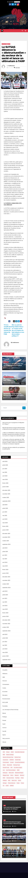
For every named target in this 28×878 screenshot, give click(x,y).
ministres (22, 775)
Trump (22, 783)
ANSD (12, 752)
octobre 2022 (5, 627)
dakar (4, 764)
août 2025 (4, 504)
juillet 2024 (5, 551)
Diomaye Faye (16, 764)
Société (4, 731)
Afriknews (4, 673)
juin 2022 (4, 641)
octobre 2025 (5, 497)
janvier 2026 (5, 486)
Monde (4, 713)
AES (4, 752)
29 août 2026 (8, 811)
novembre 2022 (6, 623)
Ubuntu (4, 742)
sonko (19, 780)
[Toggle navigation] (25, 31)
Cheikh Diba (17, 759)
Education (4, 695)
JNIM (18, 770)
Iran (4, 770)
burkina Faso (17, 757)
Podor (22, 777)
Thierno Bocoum (11, 783)
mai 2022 (4, 645)
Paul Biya (17, 777)
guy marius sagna (18, 767)
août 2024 (4, 548)
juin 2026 (4, 468)
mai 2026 (4, 472)
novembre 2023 (6, 580)
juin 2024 (4, 555)
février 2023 (5, 612)
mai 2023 (4, 602)
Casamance (5, 759)
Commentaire (5, 684)
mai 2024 (4, 558)
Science (4, 727)
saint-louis (14, 780)
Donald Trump (6, 767)
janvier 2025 (5, 530)
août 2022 (4, 634)
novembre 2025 (6, 493)
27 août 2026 (8, 840)
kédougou (5, 772)
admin (14, 811)
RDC (9, 780)
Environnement (6, 698)
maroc (12, 775)
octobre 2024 (5, 540)
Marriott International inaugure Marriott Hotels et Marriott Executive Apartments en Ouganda (13, 823)
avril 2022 (4, 648)
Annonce (4, 680)
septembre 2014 (6, 659)
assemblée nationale (19, 752)
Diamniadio (9, 764)
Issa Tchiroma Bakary (10, 770)
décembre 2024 (6, 533)
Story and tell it (6, 738)
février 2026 (5, 483)
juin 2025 (4, 511)
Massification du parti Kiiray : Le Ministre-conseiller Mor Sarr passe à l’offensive (13, 395)
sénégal (4, 783)
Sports (4, 734)
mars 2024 (5, 566)
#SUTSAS (17, 67)
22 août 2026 (8, 855)
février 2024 (5, 569)
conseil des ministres (19, 762)
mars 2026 (5, 479)
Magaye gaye (6, 775)
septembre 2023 (6, 587)
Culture (4, 688)
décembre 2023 (6, 576)
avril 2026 (4, 475)
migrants (17, 775)
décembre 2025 (6, 490)
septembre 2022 (6, 630)
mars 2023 (5, 609)
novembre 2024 (6, 537)
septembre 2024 (6, 544)
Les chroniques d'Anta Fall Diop (10, 709)
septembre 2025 (6, 501)
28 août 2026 (8, 826)
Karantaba (5, 706)
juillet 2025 (5, 508)
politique (5, 780)
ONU (4, 777)
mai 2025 (4, 515)
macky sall (11, 772)
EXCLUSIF (5, 702)
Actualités (6, 391)
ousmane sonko (10, 777)
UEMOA (11, 785)
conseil (11, 762)
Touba (18, 783)
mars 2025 (5, 522)
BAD (4, 754)
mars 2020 (5, 652)
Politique (11, 391)
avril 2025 (4, 519)
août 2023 (4, 591)
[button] (22, 30)
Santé (3, 724)
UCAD (7, 785)
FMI (11, 767)
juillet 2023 (5, 594)
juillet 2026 (5, 465)
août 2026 (4, 461)
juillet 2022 (5, 638)
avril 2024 (4, 562)
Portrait (4, 720)
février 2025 (5, 526)
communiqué (6, 762)
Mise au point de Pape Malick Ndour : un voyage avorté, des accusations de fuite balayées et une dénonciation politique (18, 330)
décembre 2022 (6, 620)
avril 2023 (4, 605)
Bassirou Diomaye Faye (8, 757)
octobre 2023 (5, 584)
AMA (3, 677)
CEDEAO (12, 759)
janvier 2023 (5, 616)
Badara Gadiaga (9, 754)
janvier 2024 (5, 573)
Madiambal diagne (19, 772)
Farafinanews (11, 65)
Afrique (7, 752)
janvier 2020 (5, 656)
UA (3, 785)
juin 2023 (4, 598)
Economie (4, 691)
